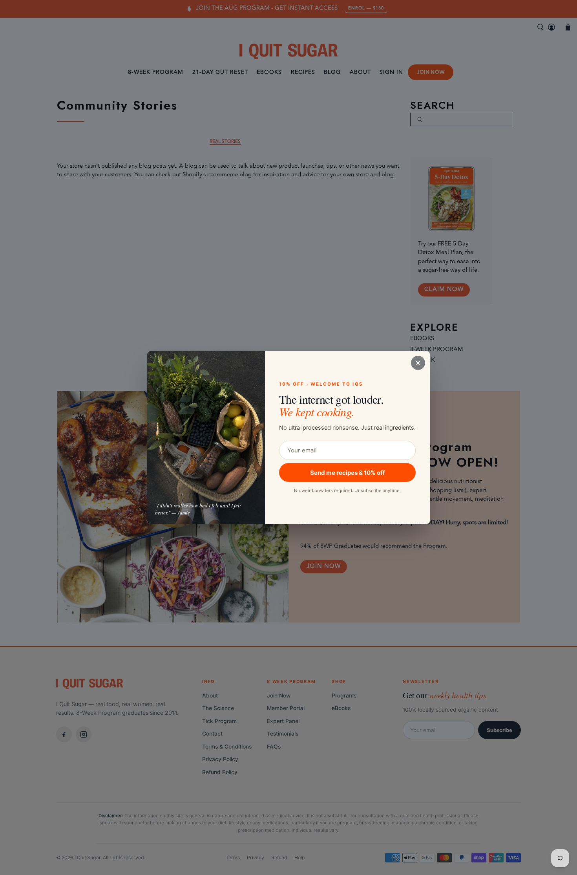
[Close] (418, 363)
